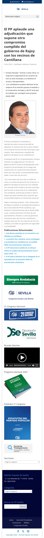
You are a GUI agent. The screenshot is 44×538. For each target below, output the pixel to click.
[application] (22, 358)
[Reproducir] (7, 365)
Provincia (33, 64)
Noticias (26, 64)
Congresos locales (21, 525)
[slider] (20, 365)
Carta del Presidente (24, 520)
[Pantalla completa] (37, 365)
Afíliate (26, 523)
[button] (22, 357)
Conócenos (16, 523)
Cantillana (18, 64)
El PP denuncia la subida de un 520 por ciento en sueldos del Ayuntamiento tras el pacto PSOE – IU (21, 251)
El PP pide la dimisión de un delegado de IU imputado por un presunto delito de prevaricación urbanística (22, 259)
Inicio (11, 520)
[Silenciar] (33, 365)
